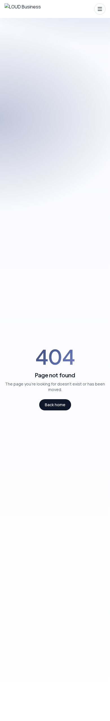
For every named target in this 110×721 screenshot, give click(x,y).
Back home (55, 404)
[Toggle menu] (99, 9)
